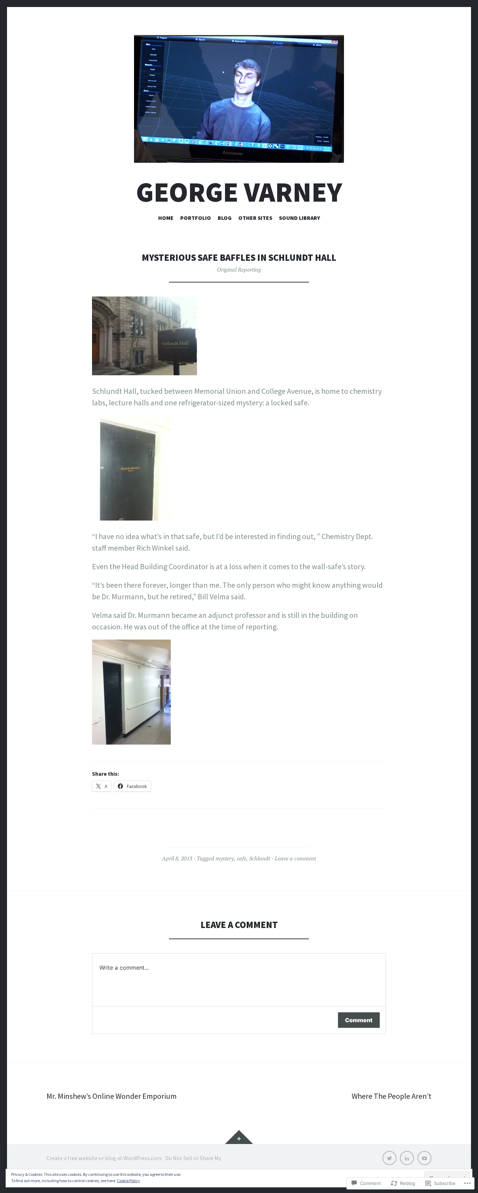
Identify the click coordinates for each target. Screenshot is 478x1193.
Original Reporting (239, 269)
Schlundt (259, 858)
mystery (225, 858)
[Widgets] (239, 1137)
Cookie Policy (128, 1180)
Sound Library (299, 217)
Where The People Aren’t (391, 1096)
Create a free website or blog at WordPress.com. (104, 1157)
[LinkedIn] (407, 1158)
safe (241, 858)
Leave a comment (295, 858)
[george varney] (239, 99)
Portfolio (195, 217)
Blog (225, 217)
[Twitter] (389, 1158)
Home (166, 217)
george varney (239, 192)
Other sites (255, 217)
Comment (359, 1020)
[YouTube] (424, 1158)
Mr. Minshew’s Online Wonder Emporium (112, 1096)
